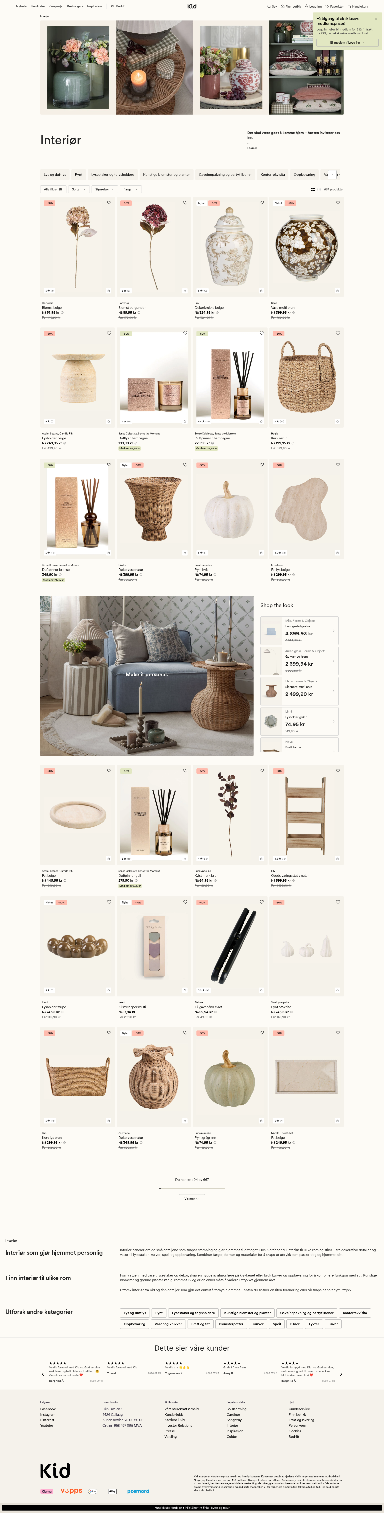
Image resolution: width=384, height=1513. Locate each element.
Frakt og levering (301, 1420)
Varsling (170, 1436)
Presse (169, 1431)
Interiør (232, 1425)
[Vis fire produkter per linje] (313, 189)
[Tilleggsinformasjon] (62, 313)
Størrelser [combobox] (102, 189)
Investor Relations (178, 1425)
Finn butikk (297, 1414)
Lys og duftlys (55, 174)
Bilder (295, 1324)
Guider (232, 1436)
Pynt (78, 174)
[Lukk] (376, 18)
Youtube (46, 1425)
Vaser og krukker (337, 174)
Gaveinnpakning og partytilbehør (225, 174)
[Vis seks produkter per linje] (319, 189)
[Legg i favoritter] (109, 202)
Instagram (48, 1414)
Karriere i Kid (174, 1420)
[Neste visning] (332, 174)
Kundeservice (299, 1409)
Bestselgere (75, 6)
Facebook (47, 1409)
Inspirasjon (94, 6)
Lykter (314, 1324)
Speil (277, 1324)
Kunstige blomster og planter (166, 174)
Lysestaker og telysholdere (112, 174)
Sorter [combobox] (76, 189)
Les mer (252, 147)
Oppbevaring (304, 174)
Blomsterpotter (231, 1324)
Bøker (333, 1324)
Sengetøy (234, 1420)
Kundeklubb (173, 1414)
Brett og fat (200, 1324)
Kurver (258, 1324)
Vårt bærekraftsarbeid (181, 1409)
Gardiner (233, 1414)
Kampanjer (56, 6)
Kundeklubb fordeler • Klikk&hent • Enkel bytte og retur (192, 1507)
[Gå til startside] (192, 6)
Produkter (38, 6)
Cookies (295, 1431)
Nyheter (22, 6)
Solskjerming (236, 1409)
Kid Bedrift (118, 6)
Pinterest (47, 1420)
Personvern (297, 1425)
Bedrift (294, 1436)
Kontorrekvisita (273, 174)
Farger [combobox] (128, 189)
